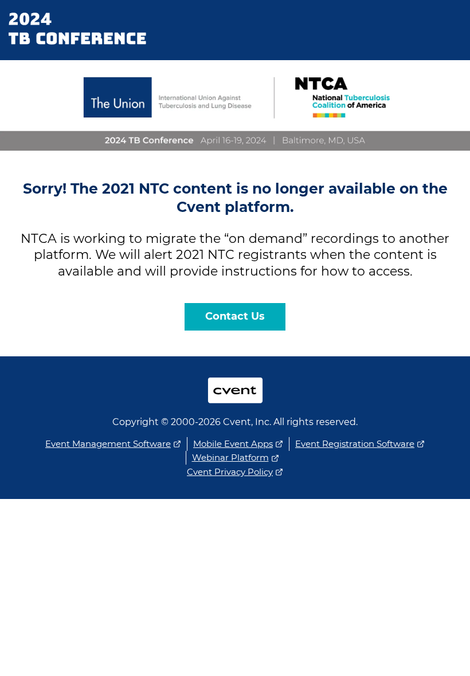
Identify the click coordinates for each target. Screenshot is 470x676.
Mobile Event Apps (233, 443)
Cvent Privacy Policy (230, 471)
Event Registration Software (354, 443)
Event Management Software (108, 443)
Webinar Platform (230, 457)
